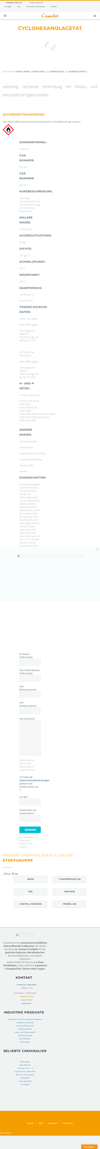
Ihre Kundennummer (28, 704)
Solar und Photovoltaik (25, 1032)
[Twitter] (7, 65)
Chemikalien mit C (78, 71)
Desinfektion (25, 1039)
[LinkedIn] (18, 65)
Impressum (52, 1123)
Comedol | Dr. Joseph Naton (26, 985)
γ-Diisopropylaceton (70, 879)
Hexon (30, 879)
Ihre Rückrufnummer (28, 688)
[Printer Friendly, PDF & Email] (11, 874)
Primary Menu (95, 16)
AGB (41, 1123)
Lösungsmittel (25, 1081)
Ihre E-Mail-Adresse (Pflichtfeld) (29, 672)
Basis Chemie (23, 71)
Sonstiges (25, 1084)
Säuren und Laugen (25, 1075)
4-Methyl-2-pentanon (30, 904)
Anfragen (8, 6)
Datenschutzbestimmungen (34, 780)
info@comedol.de (36, 2)
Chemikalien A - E (58, 71)
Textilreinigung (25, 1035)
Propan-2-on (69, 904)
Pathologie (25, 1042)
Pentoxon (69, 891)
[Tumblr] (14, 65)
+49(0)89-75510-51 (13, 2)
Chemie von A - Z (39, 71)
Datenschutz (68, 1123)
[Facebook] (3, 65)
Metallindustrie (25, 1029)
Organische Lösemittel (25, 1071)
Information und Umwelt (35, 6)
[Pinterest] (11, 65)
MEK (31, 891)
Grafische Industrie (25, 1023)
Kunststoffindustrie (25, 1026)
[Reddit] (22, 65)
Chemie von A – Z (25, 1068)
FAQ (19, 6)
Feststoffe (25, 1078)
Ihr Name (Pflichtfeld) (26, 655)
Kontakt (54, 6)
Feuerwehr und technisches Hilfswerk (25, 1019)
